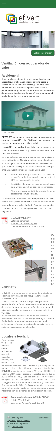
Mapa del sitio (23, 420)
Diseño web (17, 426)
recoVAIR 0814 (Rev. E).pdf (24, 223)
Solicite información (43, 53)
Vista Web (44, 417)
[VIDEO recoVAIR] (28, 116)
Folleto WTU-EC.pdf (20, 400)
